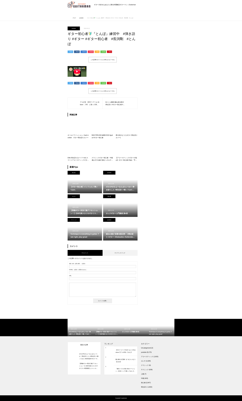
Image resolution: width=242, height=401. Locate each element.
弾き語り (144, 387)
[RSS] (69, 398)
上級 (142, 374)
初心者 (73, 172)
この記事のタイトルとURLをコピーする (102, 59)
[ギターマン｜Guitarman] (79, 4)
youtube (74, 28)
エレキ (73, 196)
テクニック (74, 220)
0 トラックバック (120, 253)
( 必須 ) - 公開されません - (78, 269)
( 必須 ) (77, 263)
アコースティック (147, 356)
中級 (142, 378)
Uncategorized (146, 348)
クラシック (145, 365)
